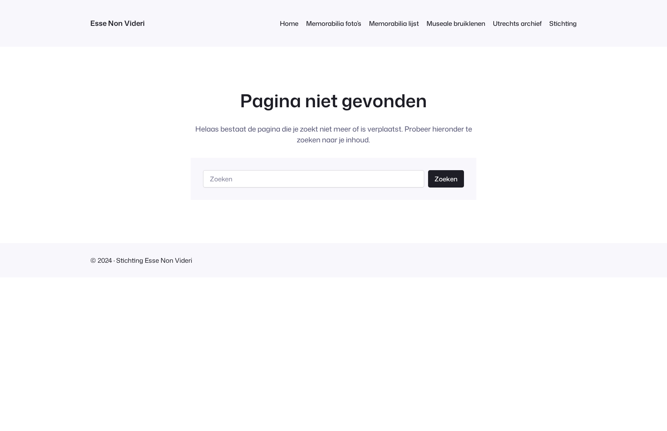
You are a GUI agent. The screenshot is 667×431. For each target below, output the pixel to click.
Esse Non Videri (117, 23)
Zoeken (446, 178)
